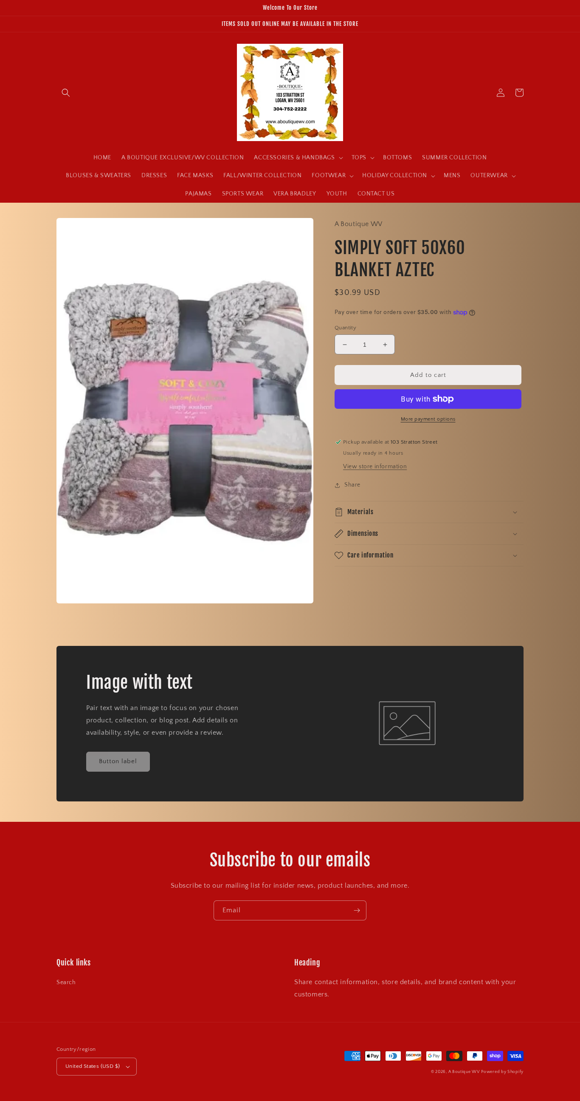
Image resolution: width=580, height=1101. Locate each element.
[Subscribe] (356, 910)
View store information (375, 466)
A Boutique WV (464, 1072)
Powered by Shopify (502, 1072)
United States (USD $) (92, 1066)
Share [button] (352, 484)
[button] (65, 92)
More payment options (428, 419)
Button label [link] (118, 761)
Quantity (345, 328)
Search (66, 982)
